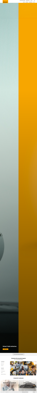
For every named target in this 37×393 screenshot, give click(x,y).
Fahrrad (2, 365)
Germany (31, 0)
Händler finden (28, 0)
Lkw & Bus (2, 369)
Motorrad (2, 364)
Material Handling (3, 374)
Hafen (2, 372)
